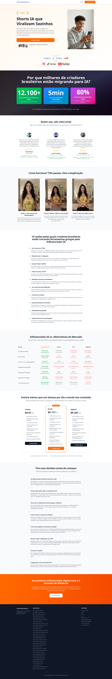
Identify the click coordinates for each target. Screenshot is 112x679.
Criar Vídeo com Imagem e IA (39, 657)
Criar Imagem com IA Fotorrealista (40, 630)
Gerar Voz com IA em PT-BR (39, 634)
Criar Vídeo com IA (37, 628)
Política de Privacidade (86, 621)
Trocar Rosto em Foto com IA (39, 656)
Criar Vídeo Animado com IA (39, 659)
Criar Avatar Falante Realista (39, 617)
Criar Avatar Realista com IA (39, 637)
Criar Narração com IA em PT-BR (40, 650)
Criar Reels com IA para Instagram (40, 619)
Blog (82, 616)
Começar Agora (90, 2)
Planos (82, 2)
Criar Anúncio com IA (37, 621)
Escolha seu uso (84, 610)
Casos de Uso (84, 617)
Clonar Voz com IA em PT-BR (39, 614)
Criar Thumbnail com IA (38, 663)
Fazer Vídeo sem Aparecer (38, 612)
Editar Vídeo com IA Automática (39, 648)
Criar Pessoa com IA (37, 665)
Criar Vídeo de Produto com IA (39, 641)
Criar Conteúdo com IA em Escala (40, 625)
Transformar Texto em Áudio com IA (40, 632)
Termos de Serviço (85, 623)
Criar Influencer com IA (38, 610)
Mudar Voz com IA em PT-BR (39, 668)
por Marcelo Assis (85, 625)
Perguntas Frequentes (86, 619)
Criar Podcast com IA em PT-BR (39, 643)
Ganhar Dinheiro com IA (38, 616)
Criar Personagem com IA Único (40, 654)
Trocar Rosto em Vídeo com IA (39, 645)
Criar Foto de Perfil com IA (38, 652)
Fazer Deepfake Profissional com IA (40, 666)
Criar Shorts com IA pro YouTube (40, 639)
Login (82, 614)
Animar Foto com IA (37, 646)
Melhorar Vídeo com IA (38, 661)
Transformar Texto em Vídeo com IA (40, 623)
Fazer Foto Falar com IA (38, 626)
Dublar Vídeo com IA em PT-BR (39, 636)
